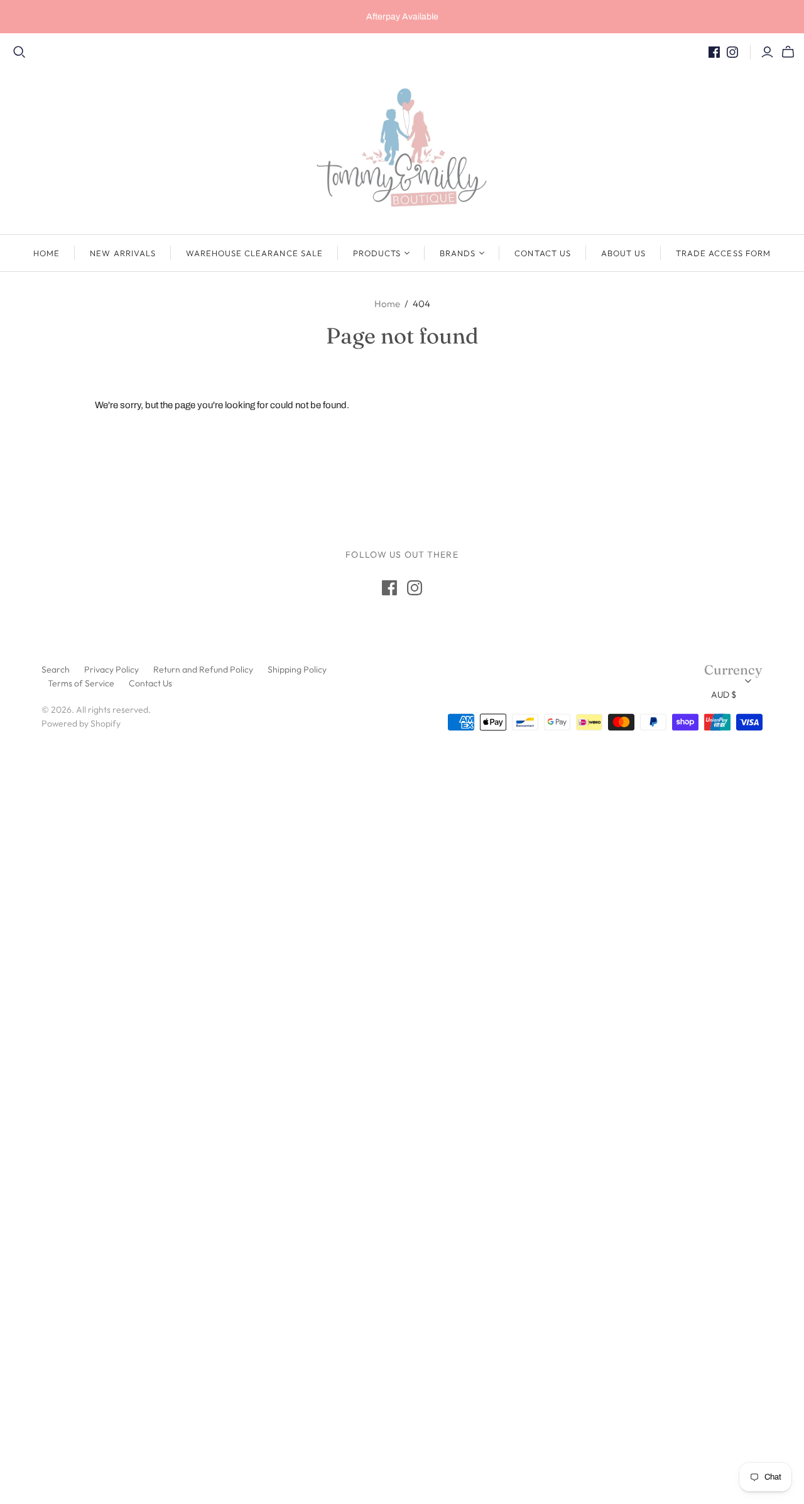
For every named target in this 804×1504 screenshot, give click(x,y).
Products (377, 253)
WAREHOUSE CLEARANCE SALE (254, 253)
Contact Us (542, 253)
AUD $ (723, 694)
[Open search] (19, 52)
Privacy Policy (111, 669)
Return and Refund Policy (203, 669)
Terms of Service (81, 683)
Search (55, 669)
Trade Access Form (723, 253)
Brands (457, 253)
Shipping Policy (297, 669)
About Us (623, 253)
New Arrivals (122, 253)
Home (46, 253)
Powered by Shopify (81, 723)
